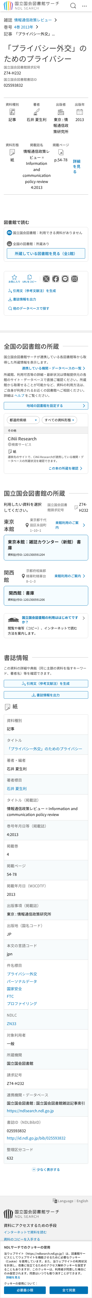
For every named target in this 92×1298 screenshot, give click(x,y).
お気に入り (14, 281)
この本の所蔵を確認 (63, 468)
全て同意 (68, 1290)
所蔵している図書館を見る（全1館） (46, 253)
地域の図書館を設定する (45, 405)
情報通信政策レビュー (33, 20)
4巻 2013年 (23, 27)
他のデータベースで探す (31, 308)
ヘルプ (19, 395)
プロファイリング (22, 1003)
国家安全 (14, 988)
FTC (10, 996)
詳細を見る (76, 166)
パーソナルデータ (22, 981)
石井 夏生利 (17, 788)
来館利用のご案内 (67, 525)
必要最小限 (25, 1290)
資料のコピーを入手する (22, 1239)
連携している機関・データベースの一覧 (51, 368)
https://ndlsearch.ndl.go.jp (30, 1110)
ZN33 (11, 1023)
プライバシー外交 (22, 974)
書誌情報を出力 (24, 299)
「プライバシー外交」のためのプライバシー (44, 748)
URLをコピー (29, 281)
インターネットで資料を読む (25, 1232)
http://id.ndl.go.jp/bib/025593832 (36, 1138)
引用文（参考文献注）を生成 (34, 290)
